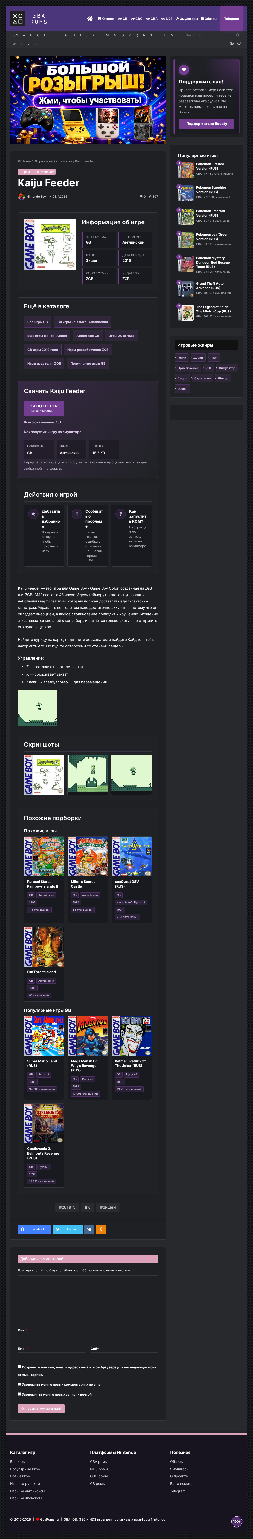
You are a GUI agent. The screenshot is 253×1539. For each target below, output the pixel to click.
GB (124, 19)
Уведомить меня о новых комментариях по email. (63, 1384)
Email (23, 1349)
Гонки (182, 357)
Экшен (109, 1207)
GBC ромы (99, 1476)
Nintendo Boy (36, 196)
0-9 (15, 35)
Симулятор (227, 368)
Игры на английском (27, 1491)
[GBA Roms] (29, 18)
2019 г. (68, 1207)
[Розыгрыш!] (88, 99)
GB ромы (97, 1483)
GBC (139, 19)
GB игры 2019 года (42, 350)
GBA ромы (99, 1461)
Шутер (223, 378)
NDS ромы (99, 1469)
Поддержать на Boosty (206, 123)
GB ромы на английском (53, 161)
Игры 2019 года (121, 336)
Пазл (213, 357)
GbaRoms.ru (49, 1519)
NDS (168, 19)
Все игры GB (37, 322)
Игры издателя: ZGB (44, 363)
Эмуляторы (188, 19)
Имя (22, 1330)
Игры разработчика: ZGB (88, 350)
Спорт (182, 378)
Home (26, 161)
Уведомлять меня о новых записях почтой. (57, 1394)
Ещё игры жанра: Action (47, 336)
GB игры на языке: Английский (82, 322)
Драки (198, 357)
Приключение (188, 368)
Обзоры (210, 19)
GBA (154, 19)
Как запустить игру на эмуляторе (52, 432)
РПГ (208, 368)
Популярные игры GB (87, 363)
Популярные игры (25, 1469)
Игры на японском (26, 1498)
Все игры (18, 1461)
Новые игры (20, 1476)
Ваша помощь (182, 1483)
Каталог (107, 19)
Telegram (231, 19)
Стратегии (202, 378)
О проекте (179, 1476)
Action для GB (87, 336)
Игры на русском (25, 1483)
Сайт (95, 1349)
